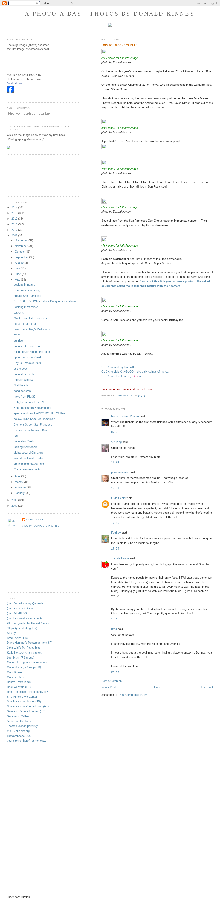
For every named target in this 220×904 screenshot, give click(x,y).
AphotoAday (34, 519)
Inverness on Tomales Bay (30, 430)
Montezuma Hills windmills (30, 318)
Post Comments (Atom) (133, 694)
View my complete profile (40, 526)
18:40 (115, 619)
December (21, 240)
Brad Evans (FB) (17, 638)
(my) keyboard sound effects (25, 618)
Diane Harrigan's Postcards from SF (29, 642)
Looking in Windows (26, 307)
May (18, 279)
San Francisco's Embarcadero (32, 407)
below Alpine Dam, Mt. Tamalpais (34, 419)
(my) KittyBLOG (17, 613)
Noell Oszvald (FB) (19, 686)
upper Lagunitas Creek (28, 357)
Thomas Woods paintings (22, 726)
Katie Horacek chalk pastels (24, 652)
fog (16, 435)
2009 (14, 235)
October (20, 251)
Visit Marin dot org (18, 731)
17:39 (115, 523)
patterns (19, 312)
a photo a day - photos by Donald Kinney (110, 13)
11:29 (115, 462)
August (19, 262)
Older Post (206, 687)
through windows (24, 379)
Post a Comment (111, 681)
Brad (114, 629)
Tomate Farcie (120, 558)
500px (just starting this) (22, 628)
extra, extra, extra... (26, 323)
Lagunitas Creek (24, 374)
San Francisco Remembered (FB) (28, 706)
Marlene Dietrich (17, 677)
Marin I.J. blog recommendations (27, 662)
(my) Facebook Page (20, 608)
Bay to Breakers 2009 (27, 363)
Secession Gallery (18, 716)
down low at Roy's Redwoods (32, 329)
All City (11, 633)
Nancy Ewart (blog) (19, 681)
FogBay (116, 532)
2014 (14, 207)
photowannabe (120, 472)
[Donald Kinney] (10, 91)
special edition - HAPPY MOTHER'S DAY (40, 413)
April (18, 476)
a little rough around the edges (32, 351)
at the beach (21, 368)
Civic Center (118, 498)
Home (158, 687)
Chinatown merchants (27, 469)
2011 (14, 224)
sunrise (18, 340)
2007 (14, 505)
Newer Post (108, 687)
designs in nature (24, 284)
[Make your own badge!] (7, 96)
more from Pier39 (24, 396)
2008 (14, 500)
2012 (14, 218)
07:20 (115, 432)
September (22, 257)
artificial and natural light (29, 463)
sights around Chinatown (29, 452)
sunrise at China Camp (28, 346)
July (18, 268)
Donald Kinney (14, 83)
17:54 (115, 548)
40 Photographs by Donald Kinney (28, 623)
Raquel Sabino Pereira (125, 416)
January (20, 493)
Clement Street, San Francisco (33, 424)
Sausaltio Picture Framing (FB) (26, 711)
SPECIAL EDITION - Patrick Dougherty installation (45, 301)
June (18, 274)
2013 (14, 213)
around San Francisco (27, 295)
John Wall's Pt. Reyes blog (23, 647)
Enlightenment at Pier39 (29, 402)
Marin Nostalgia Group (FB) (24, 667)
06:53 (115, 671)
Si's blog (116, 442)
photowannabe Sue (19, 736)
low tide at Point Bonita (28, 458)
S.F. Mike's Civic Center (22, 696)
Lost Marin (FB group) (20, 657)
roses (17, 335)
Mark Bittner (14, 672)
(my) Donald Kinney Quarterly (25, 603)
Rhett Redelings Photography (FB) (28, 691)
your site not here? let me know (26, 740)
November (21, 246)
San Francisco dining (27, 290)
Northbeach (21, 385)
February (21, 487)
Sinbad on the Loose (19, 721)
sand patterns (22, 391)
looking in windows (25, 447)
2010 (14, 229)
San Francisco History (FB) (24, 701)
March (19, 481)
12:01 (115, 488)
